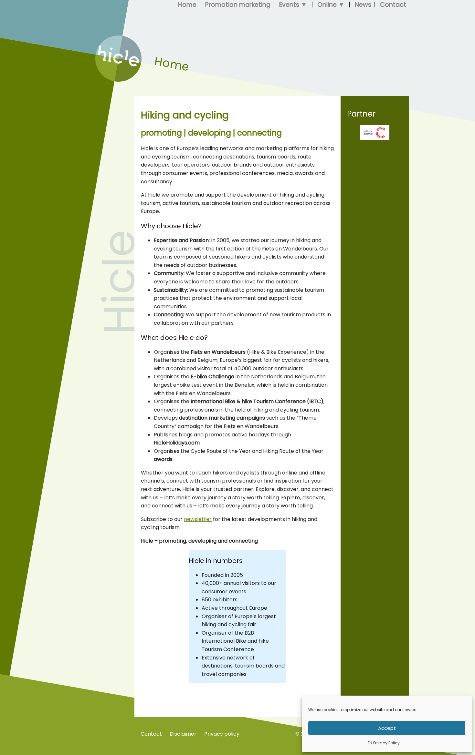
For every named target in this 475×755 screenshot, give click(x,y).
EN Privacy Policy (384, 743)
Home (103, 80)
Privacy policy (221, 734)
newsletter (198, 519)
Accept (387, 728)
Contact (151, 734)
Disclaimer (183, 734)
